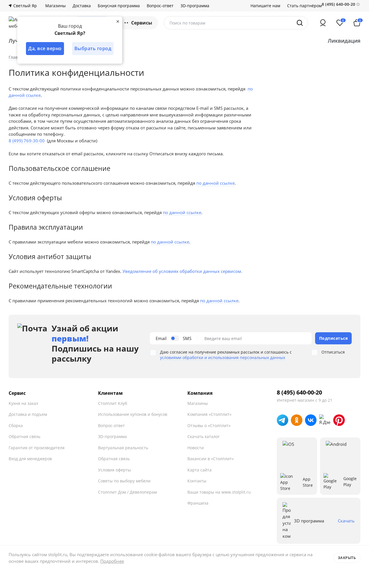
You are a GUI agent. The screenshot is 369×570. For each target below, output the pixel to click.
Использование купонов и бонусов (132, 414)
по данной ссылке (215, 183)
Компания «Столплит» (209, 414)
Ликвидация (344, 40)
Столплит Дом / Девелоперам (127, 492)
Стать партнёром (304, 6)
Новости (195, 447)
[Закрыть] (117, 21)
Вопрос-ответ (160, 6)
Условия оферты (114, 470)
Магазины (55, 6)
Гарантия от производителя (37, 447)
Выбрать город (93, 48)
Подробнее (112, 561)
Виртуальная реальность (123, 447)
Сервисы (141, 23)
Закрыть (347, 557)
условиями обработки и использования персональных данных (222, 357)
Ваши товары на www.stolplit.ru (219, 492)
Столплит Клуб (112, 403)
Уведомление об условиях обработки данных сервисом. (182, 271)
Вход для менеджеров (30, 458)
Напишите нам (265, 6)
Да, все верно (45, 48)
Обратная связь (24, 436)
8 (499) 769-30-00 (27, 141)
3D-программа (194, 6)
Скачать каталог (203, 436)
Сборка (16, 425)
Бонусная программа (119, 6)
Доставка (82, 6)
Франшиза (197, 503)
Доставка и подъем (28, 414)
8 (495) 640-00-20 (299, 392)
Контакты (196, 481)
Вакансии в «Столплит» (210, 458)
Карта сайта (199, 470)
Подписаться (333, 338)
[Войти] (322, 22)
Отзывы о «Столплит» (209, 425)
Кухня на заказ (23, 403)
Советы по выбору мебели (124, 481)
